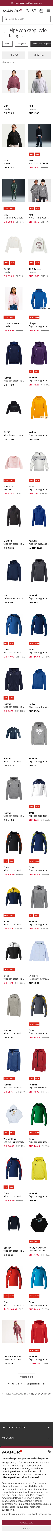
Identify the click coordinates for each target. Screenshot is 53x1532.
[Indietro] (4, 33)
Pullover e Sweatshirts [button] (17, 1394)
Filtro (12, 55)
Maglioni (21, 43)
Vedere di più (26, 1377)
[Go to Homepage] (12, 10)
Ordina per (39, 55)
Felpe (7, 43)
